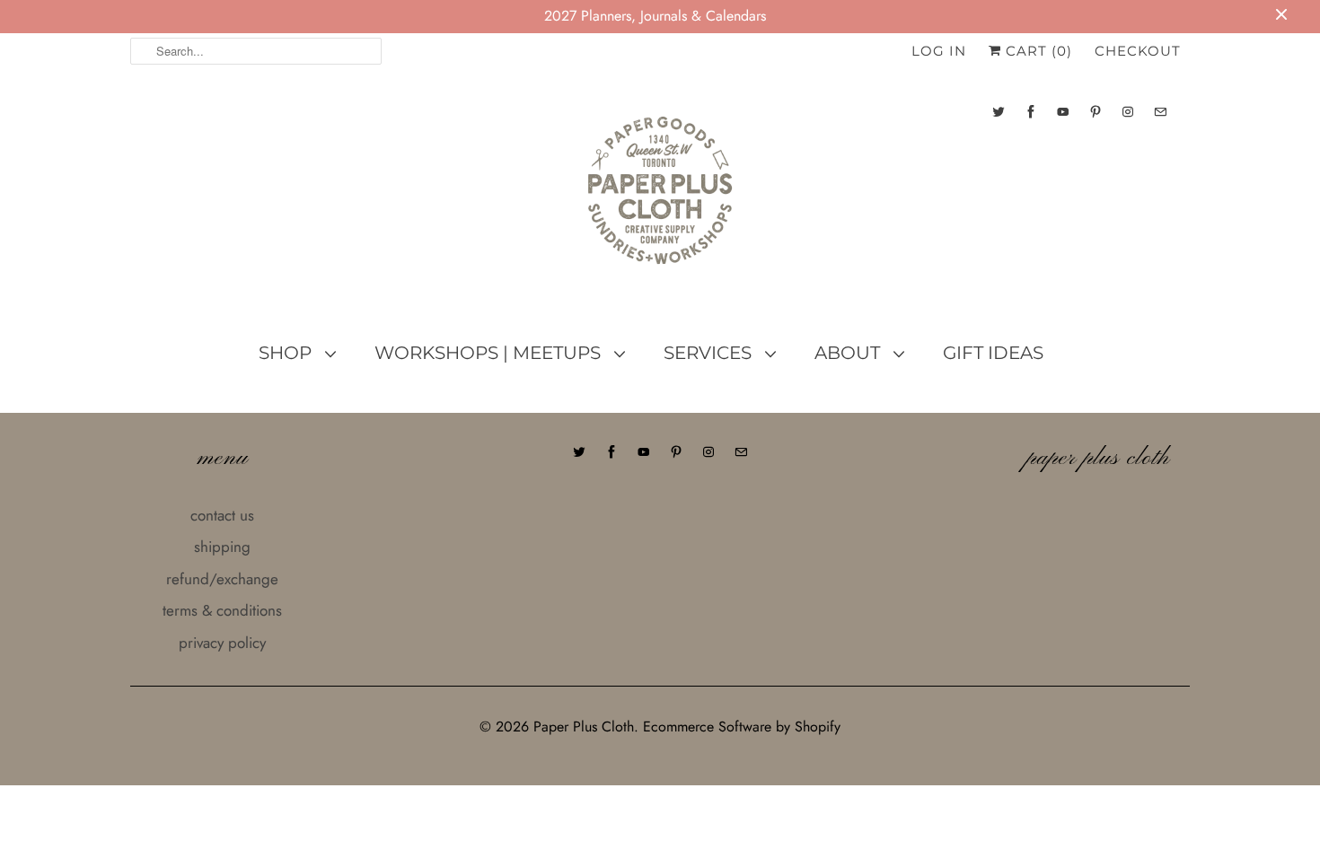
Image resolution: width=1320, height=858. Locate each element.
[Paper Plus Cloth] (660, 197)
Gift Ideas (993, 352)
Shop (287, 352)
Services (710, 352)
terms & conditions (222, 610)
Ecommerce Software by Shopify (741, 726)
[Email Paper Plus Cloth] (1160, 112)
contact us (222, 515)
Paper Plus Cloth (583, 726)
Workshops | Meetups (489, 352)
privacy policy (222, 642)
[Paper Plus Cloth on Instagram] (1128, 112)
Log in (938, 50)
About (849, 352)
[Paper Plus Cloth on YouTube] (1063, 112)
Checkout (1138, 50)
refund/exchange (222, 579)
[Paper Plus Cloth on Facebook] (1031, 112)
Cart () (1036, 50)
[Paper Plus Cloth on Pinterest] (1095, 112)
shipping (222, 546)
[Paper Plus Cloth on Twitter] (998, 112)
